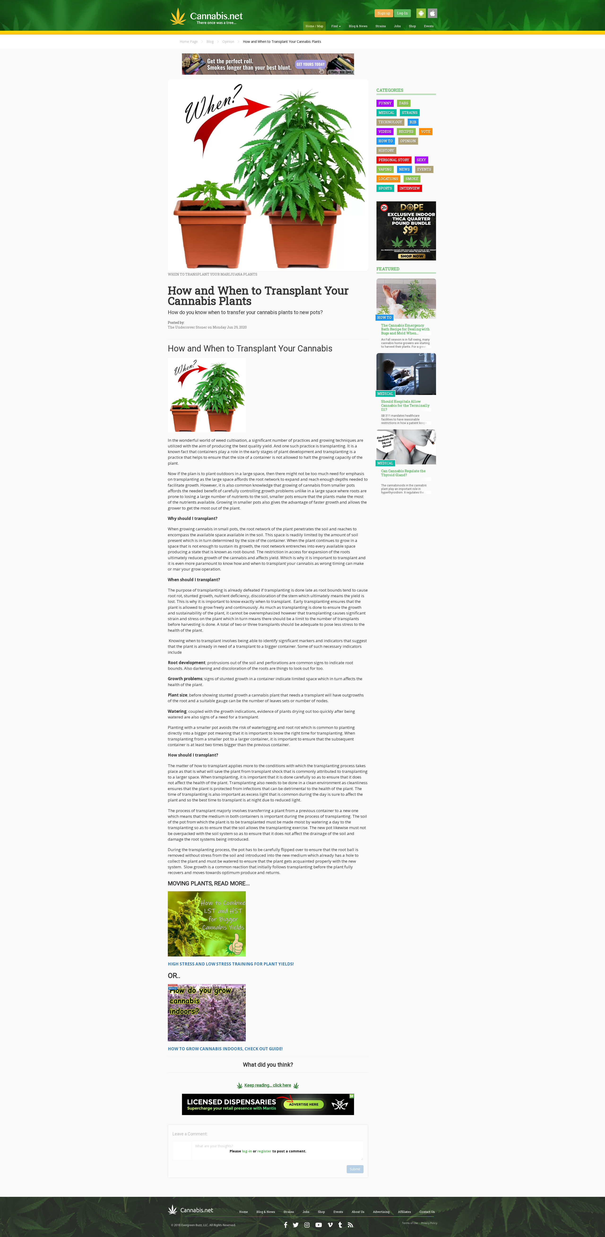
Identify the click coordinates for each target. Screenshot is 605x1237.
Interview (410, 188)
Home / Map (314, 26)
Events (429, 26)
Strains (381, 26)
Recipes (406, 131)
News (404, 169)
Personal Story (394, 160)
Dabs (403, 103)
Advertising (381, 1212)
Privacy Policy (429, 1223)
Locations (388, 179)
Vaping (385, 169)
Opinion (228, 41)
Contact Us (427, 1212)
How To (386, 141)
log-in (247, 1151)
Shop (412, 26)
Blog (210, 41)
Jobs (397, 26)
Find (334, 26)
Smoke (412, 179)
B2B (413, 122)
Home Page (189, 41)
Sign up (384, 13)
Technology (390, 122)
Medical (386, 112)
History (386, 150)
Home (243, 1212)
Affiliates (404, 1212)
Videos (385, 131)
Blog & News (358, 26)
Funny (385, 103)
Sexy (421, 160)
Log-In (402, 13)
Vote (425, 131)
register (264, 1151)
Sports (385, 188)
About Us (358, 1212)
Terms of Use (410, 1223)
